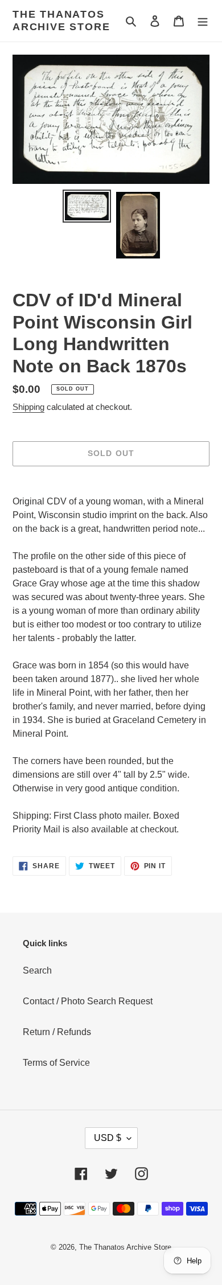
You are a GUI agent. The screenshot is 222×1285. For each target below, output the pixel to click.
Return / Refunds (57, 1032)
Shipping (28, 407)
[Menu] (203, 21)
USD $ (107, 1138)
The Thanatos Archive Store (61, 20)
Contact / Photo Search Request (88, 1001)
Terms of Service (56, 1063)
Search (37, 970)
